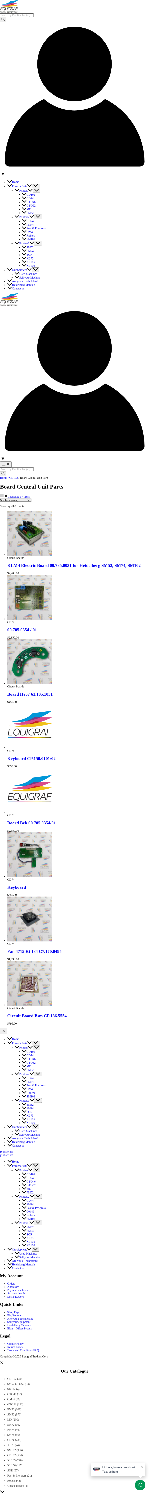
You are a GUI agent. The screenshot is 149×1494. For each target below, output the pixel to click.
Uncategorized (15, 1485)
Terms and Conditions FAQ (23, 1350)
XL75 (10, 1445)
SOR (10, 1470)
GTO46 (11, 1394)
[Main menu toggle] (6, 464)
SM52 (10, 1414)
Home (3, 477)
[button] (29, 186)
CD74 (10, 1439)
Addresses (13, 1286)
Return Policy (15, 1347)
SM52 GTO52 (15, 1383)
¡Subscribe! (6, 1155)
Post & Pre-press (16, 1475)
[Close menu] (3, 1031)
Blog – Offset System (19, 1328)
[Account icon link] (74, 170)
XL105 (11, 1460)
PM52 (10, 1409)
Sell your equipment (18, 1321)
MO (9, 1419)
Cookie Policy (15, 1343)
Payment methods (17, 1290)
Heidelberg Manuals (19, 1325)
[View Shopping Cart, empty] (74, 174)
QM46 (11, 1399)
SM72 (10, 1424)
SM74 (10, 1434)
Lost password (15, 1296)
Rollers (11, 1480)
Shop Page (13, 1312)
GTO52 (11, 1404)
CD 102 (12, 1378)
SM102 (11, 1450)
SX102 (11, 1389)
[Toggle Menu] (35, 186)
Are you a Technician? (20, 1318)
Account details (16, 1293)
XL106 (11, 1465)
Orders (11, 1283)
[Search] (3, 19)
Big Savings (14, 1315)
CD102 (13, 477)
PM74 (10, 1429)
